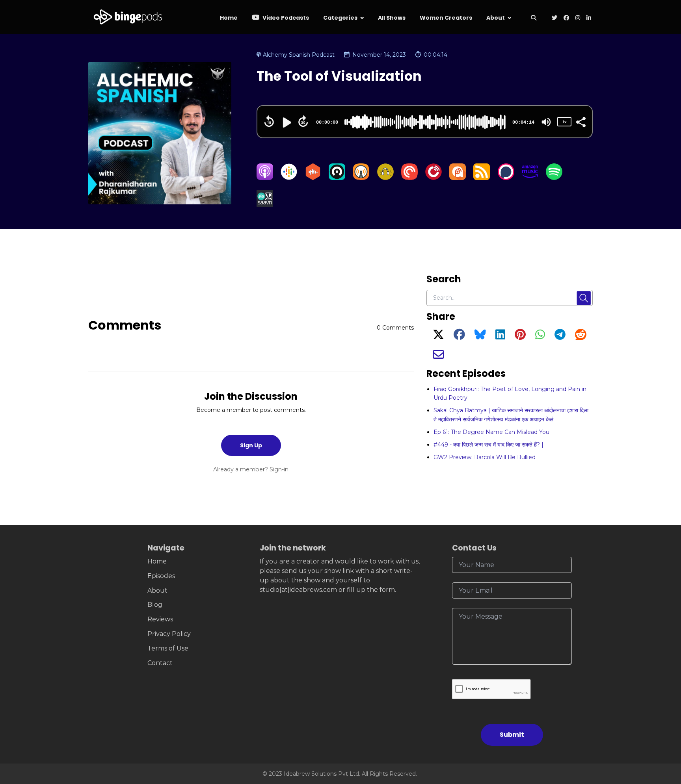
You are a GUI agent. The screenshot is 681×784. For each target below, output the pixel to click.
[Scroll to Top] (662, 734)
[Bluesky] (480, 336)
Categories (340, 18)
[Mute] (546, 122)
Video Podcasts (285, 18)
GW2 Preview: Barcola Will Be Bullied (485, 457)
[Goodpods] (385, 178)
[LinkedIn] (500, 336)
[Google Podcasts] (289, 178)
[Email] (438, 356)
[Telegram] (560, 336)
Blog (154, 604)
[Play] (286, 122)
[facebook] (566, 18)
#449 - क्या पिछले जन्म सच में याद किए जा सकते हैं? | (488, 444)
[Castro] (337, 178)
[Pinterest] (520, 336)
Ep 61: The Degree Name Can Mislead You (491, 432)
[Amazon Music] (530, 178)
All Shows (392, 18)
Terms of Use (167, 648)
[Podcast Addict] (457, 178)
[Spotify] (554, 178)
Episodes (161, 576)
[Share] (580, 121)
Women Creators (446, 18)
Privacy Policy (169, 634)
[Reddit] (580, 336)
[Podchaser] (506, 178)
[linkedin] (588, 18)
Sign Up (251, 445)
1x (564, 122)
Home (229, 18)
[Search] (533, 18)
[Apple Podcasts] (265, 178)
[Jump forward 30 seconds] (303, 121)
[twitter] (554, 18)
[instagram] (577, 18)
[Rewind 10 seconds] (269, 121)
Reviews (160, 619)
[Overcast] (361, 178)
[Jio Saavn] (265, 204)
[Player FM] (433, 178)
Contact (160, 663)
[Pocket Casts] (409, 178)
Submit (512, 734)
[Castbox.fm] (313, 178)
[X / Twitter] (438, 336)
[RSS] (481, 178)
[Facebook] (459, 336)
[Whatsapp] (540, 336)
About (495, 18)
